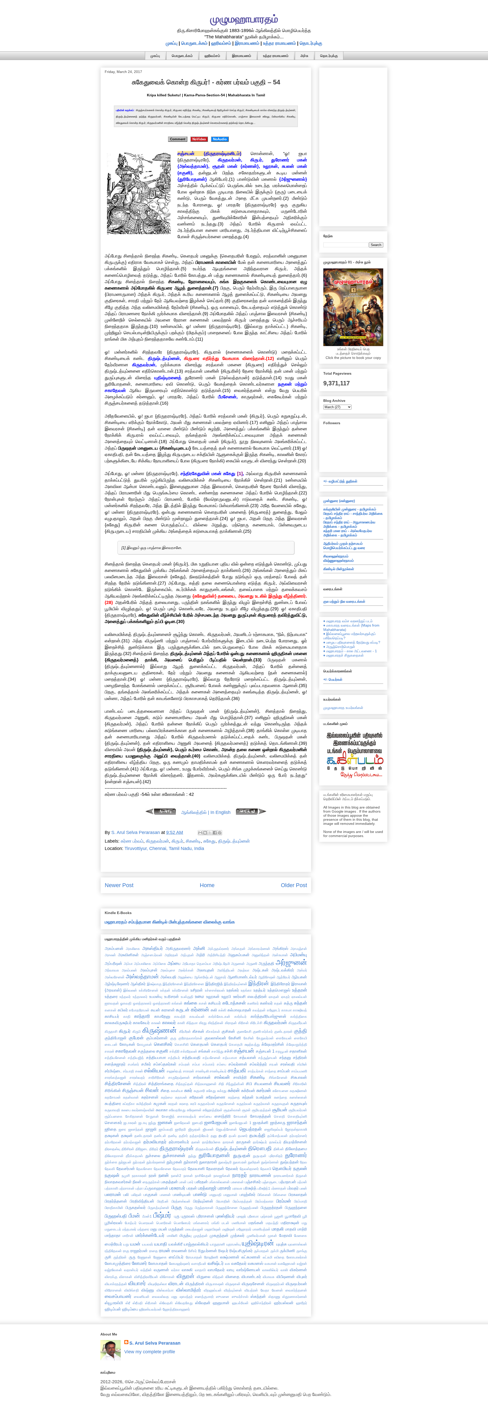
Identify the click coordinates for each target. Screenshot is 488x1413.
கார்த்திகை (298, 1016)
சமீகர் (146, 1064)
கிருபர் (177, 841)
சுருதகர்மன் (206, 1104)
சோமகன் (240, 1116)
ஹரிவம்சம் (221, 43)
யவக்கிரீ (175, 1244)
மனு (153, 1229)
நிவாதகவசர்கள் (118, 1181)
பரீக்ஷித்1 (263, 1188)
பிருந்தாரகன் (204, 1208)
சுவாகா (162, 1109)
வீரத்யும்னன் (233, 1290)
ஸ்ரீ (128, 1303)
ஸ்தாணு (274, 1297)
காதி (126, 1016)
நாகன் (188, 1176)
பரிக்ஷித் (249, 1188)
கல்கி (222, 1010)
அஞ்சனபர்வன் (151, 955)
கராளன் (168, 1010)
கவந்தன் (259, 1010)
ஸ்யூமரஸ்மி (114, 1302)
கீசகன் (198, 1031)
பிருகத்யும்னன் (158, 1208)
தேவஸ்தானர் (249, 1169)
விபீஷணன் (286, 1276)
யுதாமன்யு (233, 1244)
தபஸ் (232, 1136)
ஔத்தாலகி (161, 1003)
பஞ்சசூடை (270, 1182)
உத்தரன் (299, 990)
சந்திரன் (300, 1057)
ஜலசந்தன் (135, 1129)
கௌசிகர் (163, 1044)
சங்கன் (204, 1051)
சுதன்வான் (131, 1097)
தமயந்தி (257, 1135)
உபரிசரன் (171, 996)
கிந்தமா (192, 1023)
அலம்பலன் (129, 970)
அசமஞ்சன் (299, 949)
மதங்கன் (255, 1222)
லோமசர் (139, 1263)
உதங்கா (246, 990)
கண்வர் (266, 1003)
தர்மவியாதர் (154, 1141)
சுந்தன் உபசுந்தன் (256, 1097)
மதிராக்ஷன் (290, 1222)
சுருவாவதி (112, 1110)
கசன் (203, 1003)
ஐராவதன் (112, 1003)
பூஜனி (278, 1216)
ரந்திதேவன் (113, 1251)
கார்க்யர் (240, 1016)
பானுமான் (230, 1195)
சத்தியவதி (191, 1057)
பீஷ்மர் (162, 1215)
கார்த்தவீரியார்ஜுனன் (268, 1016)
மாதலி (278, 1229)
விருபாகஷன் (215, 1284)
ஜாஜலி (151, 1129)
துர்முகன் (174, 1162)
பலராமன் (113, 1194)
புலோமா (253, 1216)
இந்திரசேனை (194, 984)
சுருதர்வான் (261, 1104)
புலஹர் (241, 1216)
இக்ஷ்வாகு (154, 984)
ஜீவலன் (208, 1129)
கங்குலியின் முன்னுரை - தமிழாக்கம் (349, 509)
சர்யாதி (128, 1071)
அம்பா (128, 964)
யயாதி (160, 1244)
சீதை (165, 1090)
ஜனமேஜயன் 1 (240, 1123)
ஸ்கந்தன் (258, 1296)
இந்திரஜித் (214, 983)
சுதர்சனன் (150, 1097)
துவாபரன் (240, 1162)
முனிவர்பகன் (256, 1236)
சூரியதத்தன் (261, 1110)
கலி (214, 1010)
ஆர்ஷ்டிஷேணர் (117, 983)
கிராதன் (231, 1023)
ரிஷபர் (223, 1250)
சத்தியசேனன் (115, 1058)
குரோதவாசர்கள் (190, 1038)
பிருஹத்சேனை (227, 1208)
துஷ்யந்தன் (289, 1162)
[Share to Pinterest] (219, 832)
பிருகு (176, 1207)
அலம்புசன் (149, 970)
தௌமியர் (282, 1168)
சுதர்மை (167, 1097)
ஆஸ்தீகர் (138, 983)
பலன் (303, 1188)
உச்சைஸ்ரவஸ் (215, 990)
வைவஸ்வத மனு (164, 1297)
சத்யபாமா (230, 1058)
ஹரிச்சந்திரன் (261, 1303)
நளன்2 (176, 1176)
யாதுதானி (217, 1244)
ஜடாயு (143, 1123)
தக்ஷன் (127, 1135)
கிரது (203, 1023)
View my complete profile (149, 1351)
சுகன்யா (177, 1091)
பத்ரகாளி (111, 1188)
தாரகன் (228, 1142)
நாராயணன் (260, 1175)
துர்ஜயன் (124, 1162)
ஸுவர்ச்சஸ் (240, 1297)
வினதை (232, 1276)
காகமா (286, 1010)
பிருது (189, 1208)
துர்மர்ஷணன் (155, 1162)
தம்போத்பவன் (277, 1136)
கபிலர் (123, 1010)
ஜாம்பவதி (166, 1129)
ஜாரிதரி (180, 1129)
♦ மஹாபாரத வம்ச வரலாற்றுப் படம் (348, 621)
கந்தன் (300, 1003)
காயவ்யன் (197, 1016)
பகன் (183, 1182)
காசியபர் (112, 1016)
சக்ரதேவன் (188, 1051)
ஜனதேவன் (182, 1123)
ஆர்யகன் (299, 977)
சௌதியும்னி (297, 1116)
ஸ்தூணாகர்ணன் (294, 1297)
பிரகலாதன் (297, 1194)
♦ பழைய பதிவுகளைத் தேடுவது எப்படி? (351, 642)
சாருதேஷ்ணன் (179, 1077)
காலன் (156, 1023)
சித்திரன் (139, 1084)
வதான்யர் (131, 1270)
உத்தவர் (125, 997)
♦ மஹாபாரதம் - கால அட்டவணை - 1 (350, 651)
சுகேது (209, 841)
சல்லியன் (154, 1070)
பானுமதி (215, 1195)
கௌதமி (235, 1044)
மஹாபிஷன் (213, 1229)
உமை (199, 996)
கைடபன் (111, 1044)
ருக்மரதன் (261, 1251)
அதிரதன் (171, 955)
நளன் (164, 1175)
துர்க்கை (111, 1162)
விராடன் (176, 1283)
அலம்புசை (167, 970)
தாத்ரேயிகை (211, 1142)
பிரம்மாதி (300, 1201)
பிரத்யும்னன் (203, 1201)
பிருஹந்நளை (296, 1207)
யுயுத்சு (281, 1244)
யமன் (135, 1244)
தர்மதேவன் (113, 1142)
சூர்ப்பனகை (114, 1116)
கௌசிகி (182, 1044)
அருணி (251, 964)
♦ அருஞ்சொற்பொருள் (339, 647)
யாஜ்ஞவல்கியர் (196, 1244)
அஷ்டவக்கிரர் (282, 970)
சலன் (139, 1071)
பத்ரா (139, 1188)
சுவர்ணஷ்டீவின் (143, 1110)
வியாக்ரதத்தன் (116, 1284)
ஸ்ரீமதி (138, 1303)
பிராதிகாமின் (114, 1208)
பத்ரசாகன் (126, 1188)
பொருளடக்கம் (194, 43)
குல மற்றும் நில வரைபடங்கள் (344, 601)
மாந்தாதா (112, 1235)
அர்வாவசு (112, 970)
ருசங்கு (301, 1251)
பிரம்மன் (283, 1201)
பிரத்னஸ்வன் (181, 1201)
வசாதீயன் (198, 1264)
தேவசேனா (144, 1169)
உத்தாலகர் (140, 997)
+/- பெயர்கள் (332, 679)
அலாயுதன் (205, 970)
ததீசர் (183, 1136)
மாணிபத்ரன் (261, 1229)
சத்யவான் (247, 1057)
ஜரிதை (110, 1129)
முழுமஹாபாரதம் (244, 18)
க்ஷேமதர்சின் (273, 1044)
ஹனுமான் (221, 1302)
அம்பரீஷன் (113, 963)
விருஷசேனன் (253, 1283)
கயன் (155, 1010)
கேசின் (248, 1038)
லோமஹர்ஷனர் (179, 1264)
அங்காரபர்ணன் (259, 949)
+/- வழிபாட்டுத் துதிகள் (340, 481)
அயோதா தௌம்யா (196, 964)
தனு (214, 1136)
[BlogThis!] (205, 832)
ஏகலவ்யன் (299, 997)
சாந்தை (270, 1071)
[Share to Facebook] (214, 832)
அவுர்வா (243, 970)
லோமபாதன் (158, 1263)
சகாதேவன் (125, 1051)
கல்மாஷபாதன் (239, 1010)
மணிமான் (239, 1223)
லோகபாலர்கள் (296, 1257)
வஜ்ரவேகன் (113, 1270)
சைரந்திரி (223, 1116)
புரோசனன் (205, 1216)
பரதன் (192, 1188)
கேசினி (234, 1038)
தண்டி (172, 1136)
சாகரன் (188, 1071)
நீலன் (137, 1181)
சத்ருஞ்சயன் (267, 1058)
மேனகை (300, 1236)
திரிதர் (153, 1149)
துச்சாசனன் (174, 1155)
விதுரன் (185, 1276)
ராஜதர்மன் (139, 1250)
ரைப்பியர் (176, 1257)
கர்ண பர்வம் (132, 841)
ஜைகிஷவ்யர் (273, 1129)
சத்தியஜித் (136, 1058)
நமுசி (126, 1176)
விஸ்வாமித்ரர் (188, 1290)
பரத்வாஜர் (207, 1188)
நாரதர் (239, 1175)
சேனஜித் (168, 1116)
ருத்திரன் (120, 1257)
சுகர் (188, 1090)
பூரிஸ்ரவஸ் (113, 1222)
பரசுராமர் (177, 1188)
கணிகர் (253, 1003)
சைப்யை (205, 1116)
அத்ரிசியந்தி (216, 955)
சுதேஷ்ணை (215, 1097)
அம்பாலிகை (142, 964)
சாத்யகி (237, 1070)
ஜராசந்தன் (297, 1122)
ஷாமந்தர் (186, 1297)
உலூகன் (213, 996)
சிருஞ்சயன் (133, 1090)
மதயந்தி (272, 1223)
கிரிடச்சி (256, 1023)
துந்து (192, 1156)
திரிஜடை (141, 1149)
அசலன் (110, 955)
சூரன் (246, 1110)
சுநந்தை (234, 1097)
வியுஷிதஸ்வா (157, 1284)
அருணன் (238, 964)
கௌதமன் (200, 1044)
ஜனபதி (197, 1123)
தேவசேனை (162, 1169)
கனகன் (110, 1010)
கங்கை (190, 1003)
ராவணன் (179, 1250)
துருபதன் (241, 1155)
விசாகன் (125, 1277)
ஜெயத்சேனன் (226, 1129)
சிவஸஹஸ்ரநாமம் (335, 556)
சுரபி (193, 1104)
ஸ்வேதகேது (184, 1303)
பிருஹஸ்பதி (116, 1216)
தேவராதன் (215, 1168)
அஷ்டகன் (260, 970)
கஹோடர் (273, 1010)
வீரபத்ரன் (251, 1290)
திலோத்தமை (296, 1148)
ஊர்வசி (239, 996)
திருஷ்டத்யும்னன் (234, 841)
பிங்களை (279, 1195)
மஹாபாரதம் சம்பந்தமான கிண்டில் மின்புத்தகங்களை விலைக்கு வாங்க (170, 921)
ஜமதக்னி (260, 1122)
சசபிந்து (217, 1051)
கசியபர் (214, 1003)
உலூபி (226, 996)
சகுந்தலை (146, 1051)
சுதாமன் (181, 1097)
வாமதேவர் (216, 1269)
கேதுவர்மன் (265, 1038)
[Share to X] (209, 832)
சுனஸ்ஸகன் (298, 1097)
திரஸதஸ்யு (112, 1149)
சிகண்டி (193, 841)
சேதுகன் (152, 1116)
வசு (227, 1264)
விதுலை (203, 1276)
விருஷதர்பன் (275, 1284)
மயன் (162, 1229)
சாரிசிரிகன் (156, 1077)
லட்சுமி (267, 1257)
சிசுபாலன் (299, 1077)
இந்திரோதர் (280, 983)
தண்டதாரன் (143, 1136)
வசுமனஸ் (255, 1263)
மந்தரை (143, 1229)
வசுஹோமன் (287, 1264)
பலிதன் (136, 1195)
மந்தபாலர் (129, 1229)
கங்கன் (177, 1003)
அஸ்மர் (302, 970)
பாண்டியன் (182, 1194)
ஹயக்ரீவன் (240, 1303)
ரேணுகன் (144, 1257)
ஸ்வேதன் (202, 1302)
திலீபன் (278, 1149)
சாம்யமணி (299, 1071)
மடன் (225, 1223)
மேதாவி (285, 1235)
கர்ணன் (200, 1009)
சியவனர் (282, 1083)
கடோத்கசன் (234, 1003)
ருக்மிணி (287, 1250)
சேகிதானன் (134, 1116)
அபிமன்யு (298, 954)
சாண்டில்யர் (218, 1071)
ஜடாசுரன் (130, 1123)
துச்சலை (152, 1155)
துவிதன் (254, 1162)
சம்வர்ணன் (237, 1064)
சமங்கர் (133, 1064)
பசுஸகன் (237, 1182)
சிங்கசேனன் (278, 1077)
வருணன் (161, 1269)
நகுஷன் (112, 1175)
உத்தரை (111, 996)
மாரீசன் (128, 1236)
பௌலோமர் (182, 1223)
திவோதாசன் (114, 1156)
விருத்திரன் (194, 1283)
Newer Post (119, 885)
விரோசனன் (113, 1290)
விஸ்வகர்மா (165, 1290)
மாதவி (290, 1229)
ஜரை (122, 1129)
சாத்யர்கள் (256, 1071)
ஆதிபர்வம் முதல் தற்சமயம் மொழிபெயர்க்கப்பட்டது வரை (344, 545)
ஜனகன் (165, 1122)
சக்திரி (174, 1051)
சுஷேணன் (194, 1110)
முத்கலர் (238, 1235)
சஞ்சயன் (244, 1050)
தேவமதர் (179, 1169)
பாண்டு (200, 1194)
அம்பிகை (159, 964)
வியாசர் (137, 1283)
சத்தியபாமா (156, 1057)
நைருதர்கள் (151, 1182)
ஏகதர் (285, 997)
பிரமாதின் (223, 1201)
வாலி (284, 1270)
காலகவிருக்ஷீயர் (118, 1022)
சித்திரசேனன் (118, 1083)
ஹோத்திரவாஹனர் (176, 1309)
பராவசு (237, 1188)
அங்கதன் (238, 949)
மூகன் (272, 1236)
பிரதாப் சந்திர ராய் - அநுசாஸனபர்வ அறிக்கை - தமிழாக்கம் (349, 524)
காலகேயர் (141, 1022)
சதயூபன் (282, 1051)
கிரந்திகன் (215, 1023)
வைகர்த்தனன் (296, 1290)
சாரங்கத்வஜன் (115, 1077)
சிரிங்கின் (113, 1090)
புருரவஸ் (188, 1216)
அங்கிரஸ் (280, 948)
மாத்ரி (302, 1229)
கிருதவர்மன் (157, 841)
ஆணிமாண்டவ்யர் (242, 977)
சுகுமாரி (199, 1091)
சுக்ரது (221, 1091)
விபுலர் (302, 1276)
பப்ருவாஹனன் (156, 1188)
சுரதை (184, 1104)
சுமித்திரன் (144, 1104)
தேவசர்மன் (125, 1168)
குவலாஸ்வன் (215, 1038)
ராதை (153, 1251)
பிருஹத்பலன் (249, 1208)
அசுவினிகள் (128, 954)
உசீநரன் (196, 990)
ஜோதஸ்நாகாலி (296, 1129)
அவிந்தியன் (226, 970)
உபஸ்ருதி (187, 997)
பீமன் (134, 1215)
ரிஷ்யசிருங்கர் (241, 1250)
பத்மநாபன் (287, 1181)
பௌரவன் (146, 1223)
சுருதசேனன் (226, 1104)
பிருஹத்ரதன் (272, 1207)
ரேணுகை (160, 1257)
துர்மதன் (139, 1162)
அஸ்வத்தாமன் (142, 976)
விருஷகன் (232, 1284)
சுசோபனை (280, 1091)
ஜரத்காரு (277, 1122)
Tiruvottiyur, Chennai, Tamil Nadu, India (164, 848)
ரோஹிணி (211, 1257)
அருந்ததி (266, 963)
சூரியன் (279, 1109)
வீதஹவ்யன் (213, 1290)
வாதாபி (200, 1270)
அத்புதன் (187, 955)
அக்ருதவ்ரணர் (218, 949)
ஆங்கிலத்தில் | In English (206, 812)
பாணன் (165, 1195)
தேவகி (110, 1169)
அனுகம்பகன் (239, 954)
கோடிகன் (127, 1044)
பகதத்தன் (169, 1181)
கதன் (278, 1003)
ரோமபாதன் (194, 1257)
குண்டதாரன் (283, 1031)
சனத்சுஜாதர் (115, 1064)
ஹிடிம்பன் (113, 1309)
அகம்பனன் (114, 948)
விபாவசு (268, 1277)
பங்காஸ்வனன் (219, 1182)
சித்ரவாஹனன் (206, 1084)
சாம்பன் (283, 1071)
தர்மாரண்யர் (179, 1141)
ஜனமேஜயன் (215, 1122)
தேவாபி (265, 1169)
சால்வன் (222, 1077)
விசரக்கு (111, 1277)
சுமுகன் (160, 1103)
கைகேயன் (284, 1038)
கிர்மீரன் (185, 1031)
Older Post (294, 885)
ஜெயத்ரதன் (250, 1129)
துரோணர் (296, 1155)
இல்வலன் (130, 990)
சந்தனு (285, 1057)
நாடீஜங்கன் (222, 1176)
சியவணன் (263, 1083)
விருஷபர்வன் (296, 1283)
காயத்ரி (179, 1016)
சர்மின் (302, 1064)
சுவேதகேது (177, 1110)
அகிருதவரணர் (178, 948)
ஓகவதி (125, 1003)
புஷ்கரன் (267, 1216)
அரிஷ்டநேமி (221, 964)
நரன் (153, 1175)
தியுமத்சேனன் (295, 1141)
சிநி (221, 1084)
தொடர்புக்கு (311, 43)
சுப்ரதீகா (129, 1104)
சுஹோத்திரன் (212, 1110)
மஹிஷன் (228, 1229)
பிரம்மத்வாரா (264, 1201)
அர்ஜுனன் (291, 962)
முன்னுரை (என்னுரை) (339, 501)
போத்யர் (130, 1223)
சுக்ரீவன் (248, 1090)
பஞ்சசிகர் (253, 1181)
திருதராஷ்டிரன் (177, 1148)
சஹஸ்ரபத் (174, 1071)
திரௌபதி (260, 1148)
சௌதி (279, 1116)
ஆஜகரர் (220, 977)
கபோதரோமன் (139, 1010)
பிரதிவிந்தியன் (142, 1201)
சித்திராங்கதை (161, 1083)
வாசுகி (187, 1269)
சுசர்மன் (263, 1090)
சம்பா (196, 1064)
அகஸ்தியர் (152, 948)
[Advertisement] (353, 146)
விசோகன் (167, 1277)
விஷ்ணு (147, 1290)
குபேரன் (136, 1037)
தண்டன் (160, 1136)
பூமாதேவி (293, 1216)
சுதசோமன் (113, 1097)
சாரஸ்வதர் (137, 1077)
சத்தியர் (174, 1058)
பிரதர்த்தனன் (116, 1201)
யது (126, 1244)
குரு (173, 1038)
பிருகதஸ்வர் (136, 1207)
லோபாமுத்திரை (118, 1263)
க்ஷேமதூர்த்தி (296, 1044)
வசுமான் (271, 1264)
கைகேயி (300, 1038)
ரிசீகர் (192, 1251)
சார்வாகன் (202, 1077)
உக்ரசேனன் (180, 990)
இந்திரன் (258, 983)
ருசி (108, 1257)
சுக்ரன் (234, 1090)
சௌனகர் (113, 1122)
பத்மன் (302, 1182)
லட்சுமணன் (251, 1257)
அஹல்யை (185, 977)
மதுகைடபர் (113, 1229)
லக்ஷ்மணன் (229, 1257)
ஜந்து (152, 1123)
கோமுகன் (144, 1044)
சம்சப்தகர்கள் (164, 1064)
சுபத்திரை (113, 1103)
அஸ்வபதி (168, 977)
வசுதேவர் (239, 1263)
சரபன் (273, 1064)
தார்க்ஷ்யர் (260, 1142)
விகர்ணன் (298, 1269)
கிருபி (136, 1031)
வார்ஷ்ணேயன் (248, 1269)
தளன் (195, 1142)
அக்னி (199, 948)
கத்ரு (288, 1003)
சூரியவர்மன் (298, 1110)
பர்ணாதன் (278, 1188)
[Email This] (200, 832)
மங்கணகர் (201, 1223)
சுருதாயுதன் (280, 1104)
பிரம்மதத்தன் (242, 1201)
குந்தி (300, 1031)
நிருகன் (301, 1176)
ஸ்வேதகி (166, 1303)
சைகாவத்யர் (186, 1116)
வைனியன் (141, 1297)
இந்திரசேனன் (173, 984)
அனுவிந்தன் (261, 955)
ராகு (126, 1251)
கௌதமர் (219, 1044)
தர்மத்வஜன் (132, 1142)
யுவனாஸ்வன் (297, 1244)
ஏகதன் (274, 997)
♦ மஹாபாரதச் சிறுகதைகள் (343, 655)
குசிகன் (228, 1031)
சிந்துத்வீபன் (235, 1084)
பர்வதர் (293, 1188)
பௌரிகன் (164, 1223)
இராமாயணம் (247, 43)
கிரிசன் (243, 1023)
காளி (181, 1023)
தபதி (223, 1135)
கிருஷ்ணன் (159, 1030)
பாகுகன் (151, 1194)
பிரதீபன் (163, 1201)
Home (207, 885)
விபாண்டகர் (251, 1276)
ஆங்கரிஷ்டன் (203, 977)
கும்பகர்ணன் (157, 1038)
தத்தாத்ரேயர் (199, 1136)
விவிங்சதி (131, 1290)
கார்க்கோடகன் (219, 1016)
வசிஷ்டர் (216, 1263)
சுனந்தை (280, 1097)
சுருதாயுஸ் (299, 1103)
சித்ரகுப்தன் (184, 1084)
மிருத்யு (185, 1235)
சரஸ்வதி (287, 1064)
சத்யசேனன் (212, 1058)
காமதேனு (162, 1016)
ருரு (132, 1257)
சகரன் (109, 1051)
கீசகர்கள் (213, 1031)
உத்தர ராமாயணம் (279, 43)
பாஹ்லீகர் (247, 1194)
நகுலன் (300, 1168)
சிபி (249, 1083)
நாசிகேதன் (203, 1176)
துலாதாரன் (208, 1162)
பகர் (190, 1182)
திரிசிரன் (127, 1149)
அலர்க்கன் (186, 970)
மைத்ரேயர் (113, 1244)
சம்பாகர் (209, 1064)
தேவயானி (196, 1168)
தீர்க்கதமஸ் (134, 1156)
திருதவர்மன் (204, 1149)
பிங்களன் (264, 1195)
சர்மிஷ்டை (113, 1071)
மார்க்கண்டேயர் (149, 1235)
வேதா (265, 1290)
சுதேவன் (196, 1097)
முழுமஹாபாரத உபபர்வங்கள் (343, 708)
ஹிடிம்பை (130, 1309)
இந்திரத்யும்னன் (235, 984)
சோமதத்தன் (260, 1116)
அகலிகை (133, 949)
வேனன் (277, 1290)
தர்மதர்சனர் (298, 1136)
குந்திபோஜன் (116, 1038)
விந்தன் (218, 1277)
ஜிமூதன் (194, 1129)
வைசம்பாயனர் (118, 1296)
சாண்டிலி (202, 1071)
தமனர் (243, 1136)
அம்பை (173, 963)
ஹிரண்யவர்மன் (150, 1309)
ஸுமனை (222, 1297)
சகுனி (162, 1051)
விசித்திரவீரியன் (146, 1277)
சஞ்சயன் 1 (265, 1051)
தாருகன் (243, 1141)
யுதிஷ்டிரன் (258, 1243)
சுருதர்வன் (244, 1104)
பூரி (304, 1216)
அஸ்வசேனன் (115, 977)
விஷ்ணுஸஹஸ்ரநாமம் (338, 560)
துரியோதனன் (214, 1155)
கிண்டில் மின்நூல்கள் (338, 569)
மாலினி (172, 1236)
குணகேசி (244, 1031)
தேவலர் (232, 1168)
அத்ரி (200, 954)
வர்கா (175, 1270)
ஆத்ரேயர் (283, 977)
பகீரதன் (201, 1181)
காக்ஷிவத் (300, 1010)
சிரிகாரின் (300, 1084)
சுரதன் (173, 1104)
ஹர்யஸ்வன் (284, 1302)
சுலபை (126, 1110)
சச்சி (228, 1051)
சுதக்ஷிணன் (298, 1091)
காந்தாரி (142, 1016)
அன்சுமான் (280, 955)
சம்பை (221, 1064)
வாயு (230, 1269)
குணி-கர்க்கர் (263, 1031)
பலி (126, 1194)
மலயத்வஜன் (194, 1229)
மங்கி (215, 1223)
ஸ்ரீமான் (151, 1303)
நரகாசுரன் (139, 1176)
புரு (176, 1216)
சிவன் (152, 1090)
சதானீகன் (298, 1051)
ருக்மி (274, 1251)
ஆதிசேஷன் (267, 977)
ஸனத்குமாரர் (204, 1297)
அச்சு (304, 56)
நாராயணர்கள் (283, 1176)
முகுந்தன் (200, 1236)
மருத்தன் (176, 1229)
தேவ (303, 1162)
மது (304, 1223)
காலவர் (169, 1022)
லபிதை (279, 1257)
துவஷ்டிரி (225, 1162)
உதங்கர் (232, 990)
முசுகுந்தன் (219, 1235)
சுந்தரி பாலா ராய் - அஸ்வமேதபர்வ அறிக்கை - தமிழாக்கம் (347, 533)
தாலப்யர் (275, 1142)
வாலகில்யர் (270, 1270)
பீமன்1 (147, 1216)
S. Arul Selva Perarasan (154, 1343)
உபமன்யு (155, 996)
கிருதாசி (111, 1031)
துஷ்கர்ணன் (270, 1162)
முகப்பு (171, 43)
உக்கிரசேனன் (148, 990)
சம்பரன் (184, 1064)
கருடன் (182, 1009)
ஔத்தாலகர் (142, 1003)
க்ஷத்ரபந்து (252, 1044)
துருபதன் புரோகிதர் (267, 1156)
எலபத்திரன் (257, 996)
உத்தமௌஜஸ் (278, 990)
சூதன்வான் (232, 1110)
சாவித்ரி (240, 1077)
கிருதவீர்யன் (297, 1023)
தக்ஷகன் (112, 1135)
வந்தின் (146, 1270)
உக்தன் (165, 990)
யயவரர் (147, 1244)
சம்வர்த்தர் (258, 1064)
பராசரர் (224, 1188)
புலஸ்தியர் (225, 1216)
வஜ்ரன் (302, 1264)
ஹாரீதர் (301, 1303)
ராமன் (164, 1250)
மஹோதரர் (243, 1229)
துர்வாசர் (191, 1162)
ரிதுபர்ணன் (207, 1250)
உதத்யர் (259, 990)
